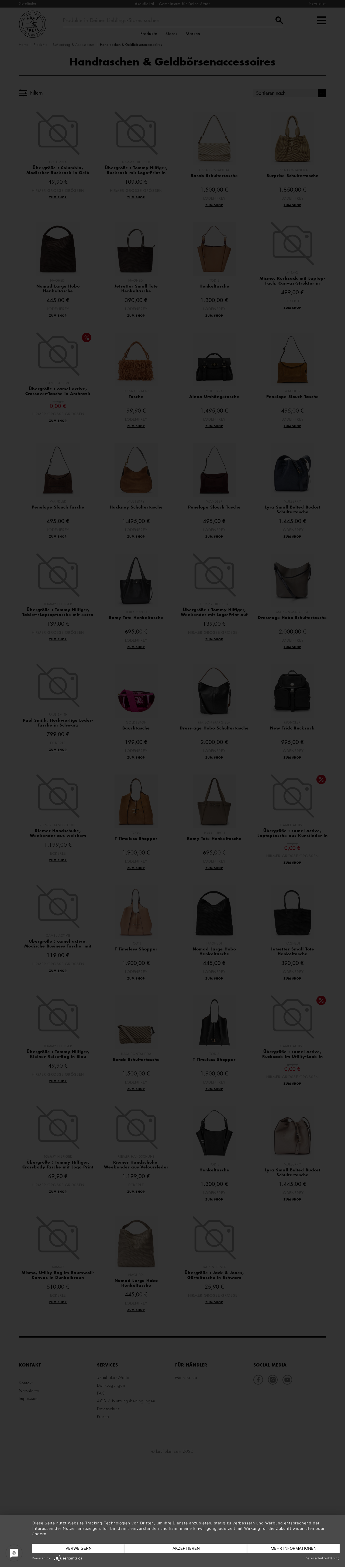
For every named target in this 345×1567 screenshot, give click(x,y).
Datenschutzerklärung (323, 1558)
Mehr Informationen (293, 1548)
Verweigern (78, 1548)
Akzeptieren (186, 1548)
